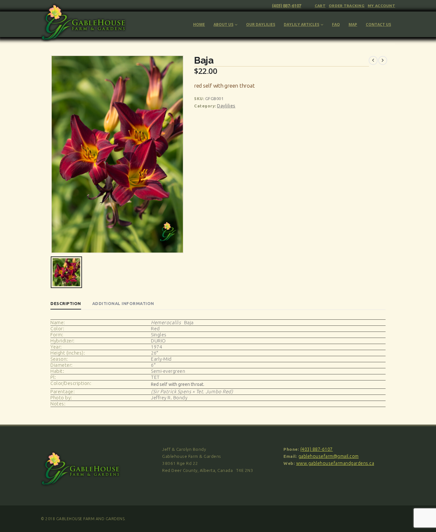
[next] (382, 60)
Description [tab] (65, 303)
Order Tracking (347, 6)
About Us (223, 24)
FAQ (336, 24)
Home (199, 24)
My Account (381, 6)
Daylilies (226, 105)
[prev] (373, 60)
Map (353, 24)
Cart (320, 6)
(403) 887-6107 (286, 5)
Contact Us (378, 24)
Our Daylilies (260, 24)
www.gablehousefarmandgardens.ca (335, 463)
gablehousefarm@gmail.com (328, 456)
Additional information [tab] (123, 303)
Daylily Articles (301, 24)
